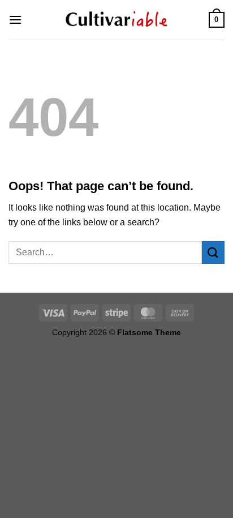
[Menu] (15, 19)
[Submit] (213, 252)
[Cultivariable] (116, 20)
